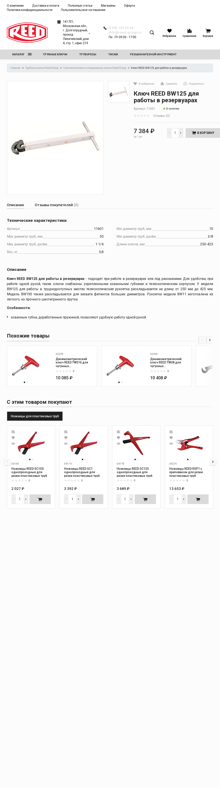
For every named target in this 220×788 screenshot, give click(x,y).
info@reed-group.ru (125, 32)
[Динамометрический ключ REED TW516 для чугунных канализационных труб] (25, 366)
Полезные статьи (80, 5)
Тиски (113, 54)
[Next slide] (210, 340)
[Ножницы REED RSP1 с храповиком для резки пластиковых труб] (189, 443)
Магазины (108, 5)
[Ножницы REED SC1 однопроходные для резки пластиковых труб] (83, 443)
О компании (15, 5)
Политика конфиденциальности (29, 10)
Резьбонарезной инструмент (153, 54)
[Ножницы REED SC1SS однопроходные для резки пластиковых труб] (31, 443)
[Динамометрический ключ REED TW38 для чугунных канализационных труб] (120, 366)
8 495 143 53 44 (121, 28)
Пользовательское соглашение (83, 10)
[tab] (15, 205)
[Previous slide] (202, 340)
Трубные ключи (55, 54)
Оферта (129, 5)
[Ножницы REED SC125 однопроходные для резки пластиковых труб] (136, 443)
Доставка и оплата (45, 5)
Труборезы (87, 54)
